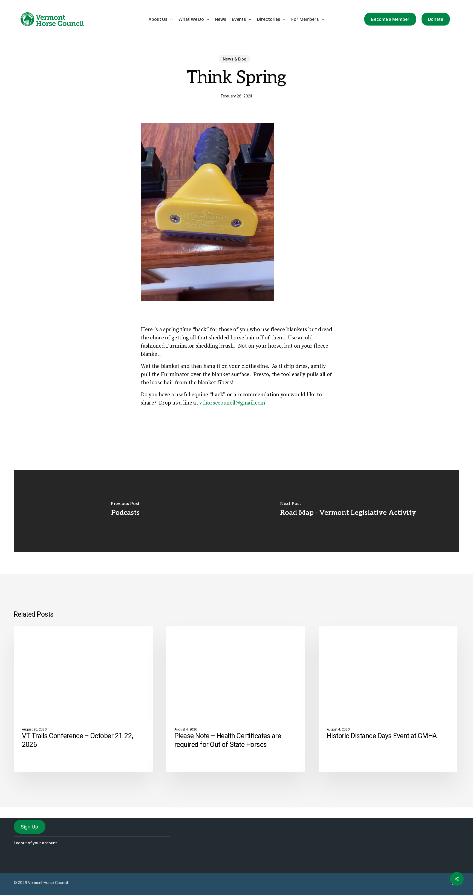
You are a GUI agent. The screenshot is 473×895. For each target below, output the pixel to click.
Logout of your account (35, 843)
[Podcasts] (125, 511)
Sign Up (29, 827)
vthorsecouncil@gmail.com (232, 403)
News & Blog (234, 59)
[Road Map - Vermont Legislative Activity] (347, 511)
